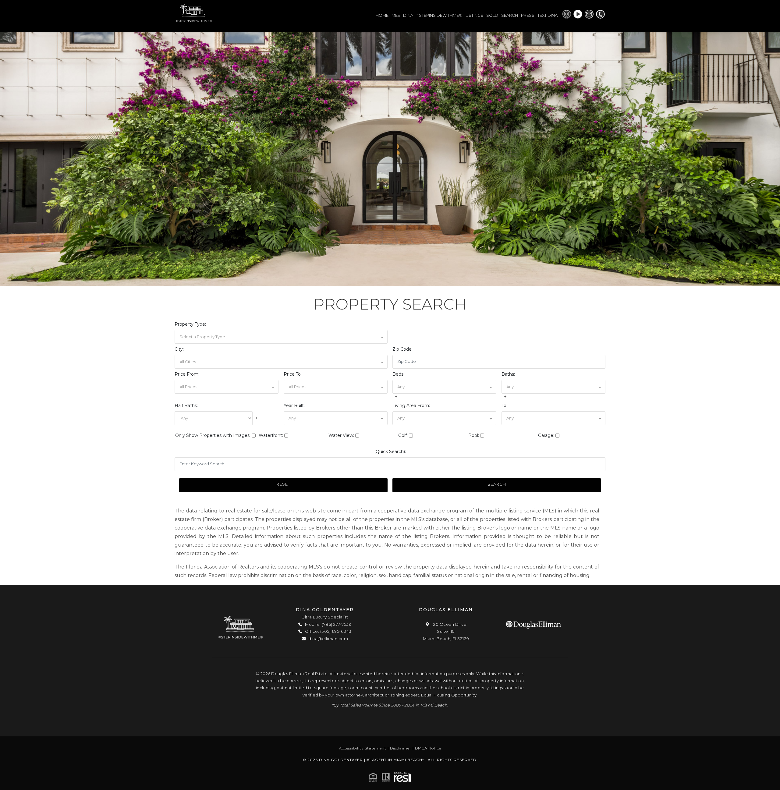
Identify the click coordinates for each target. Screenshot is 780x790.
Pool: (473, 435)
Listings (474, 15)
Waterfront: (271, 435)
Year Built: (294, 405)
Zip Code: (402, 349)
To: (504, 405)
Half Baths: (186, 405)
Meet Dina (402, 15)
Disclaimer (400, 748)
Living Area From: (411, 405)
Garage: (546, 435)
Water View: (341, 435)
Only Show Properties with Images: (212, 435)
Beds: (398, 374)
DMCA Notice (428, 748)
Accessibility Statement (362, 748)
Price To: (293, 374)
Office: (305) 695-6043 (328, 631)
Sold (492, 15)
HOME (382, 15)
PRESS (527, 15)
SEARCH (509, 15)
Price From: (187, 374)
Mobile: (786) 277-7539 (327, 624)
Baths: (508, 374)
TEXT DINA (547, 15)
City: (179, 349)
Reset (283, 484)
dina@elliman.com (327, 638)
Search (497, 484)
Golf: (403, 435)
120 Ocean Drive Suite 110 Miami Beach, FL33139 (446, 631)
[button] (281, 337)
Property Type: (190, 324)
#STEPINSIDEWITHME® (439, 15)
